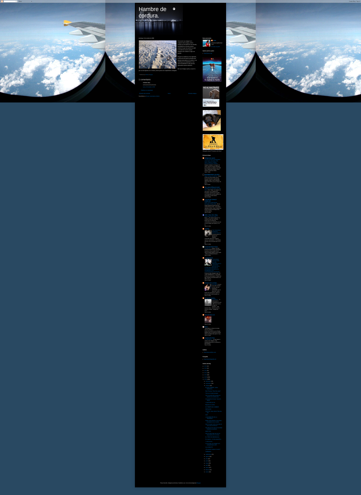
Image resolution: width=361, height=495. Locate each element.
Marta (206, 327)
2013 (205, 368)
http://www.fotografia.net (210, 359)
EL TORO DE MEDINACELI (212, 437)
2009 (205, 377)
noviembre (208, 383)
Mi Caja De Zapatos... (210, 298)
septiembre (209, 454)
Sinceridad (214, 284)
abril (207, 465)
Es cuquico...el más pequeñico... (213, 439)
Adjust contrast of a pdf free (211, 176)
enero (207, 472)
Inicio (169, 93)
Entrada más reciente (144, 93)
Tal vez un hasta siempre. (211, 393)
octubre (208, 385)
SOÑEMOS (208, 451)
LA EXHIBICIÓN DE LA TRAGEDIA (211, 417)
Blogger (199, 483)
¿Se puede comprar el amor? (212, 449)
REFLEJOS (208, 409)
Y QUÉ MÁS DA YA (210, 402)
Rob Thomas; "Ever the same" (213, 391)
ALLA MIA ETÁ (209, 447)
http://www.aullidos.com (210, 352)
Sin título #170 (208, 248)
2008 (205, 379)
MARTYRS (208, 431)
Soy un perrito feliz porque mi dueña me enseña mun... (212, 396)
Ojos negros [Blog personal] (212, 187)
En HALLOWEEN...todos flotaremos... (211, 388)
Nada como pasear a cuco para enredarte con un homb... (213, 421)
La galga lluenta (209, 258)
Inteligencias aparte (210, 158)
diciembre (208, 381)
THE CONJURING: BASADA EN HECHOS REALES (216, 232)
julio (207, 458)
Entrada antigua (192, 93)
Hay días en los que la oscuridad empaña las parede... (213, 428)
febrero (208, 469)
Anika (214, 40)
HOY (206, 415)
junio (207, 461)
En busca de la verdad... (211, 283)
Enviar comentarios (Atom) (152, 96)
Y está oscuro (208, 441)
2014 (205, 366)
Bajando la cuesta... (210, 404)
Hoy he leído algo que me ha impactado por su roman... (212, 434)
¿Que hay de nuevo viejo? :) (211, 216)
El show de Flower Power (211, 247)
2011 (205, 372)
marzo (207, 467)
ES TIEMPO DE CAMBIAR (212, 407)
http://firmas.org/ (208, 53)
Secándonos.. (215, 299)
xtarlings (207, 228)
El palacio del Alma (210, 338)
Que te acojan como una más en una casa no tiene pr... (213, 425)
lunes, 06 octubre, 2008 (149, 87)
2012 (205, 370)
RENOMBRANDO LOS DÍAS (212, 174)
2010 (205, 375)
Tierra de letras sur (210, 315)
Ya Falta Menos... (209, 339)
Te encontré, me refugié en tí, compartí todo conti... (212, 444)
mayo (207, 463)
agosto (207, 456)
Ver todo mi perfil (215, 46)
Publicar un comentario (147, 90)
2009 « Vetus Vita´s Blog (211, 215)
